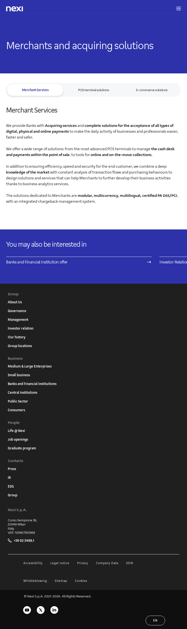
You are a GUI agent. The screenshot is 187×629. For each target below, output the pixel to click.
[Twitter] (41, 610)
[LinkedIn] (54, 610)
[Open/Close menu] (176, 9)
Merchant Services (35, 90)
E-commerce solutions (152, 90)
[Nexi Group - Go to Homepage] (14, 8)
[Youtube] (27, 610)
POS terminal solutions (93, 90)
